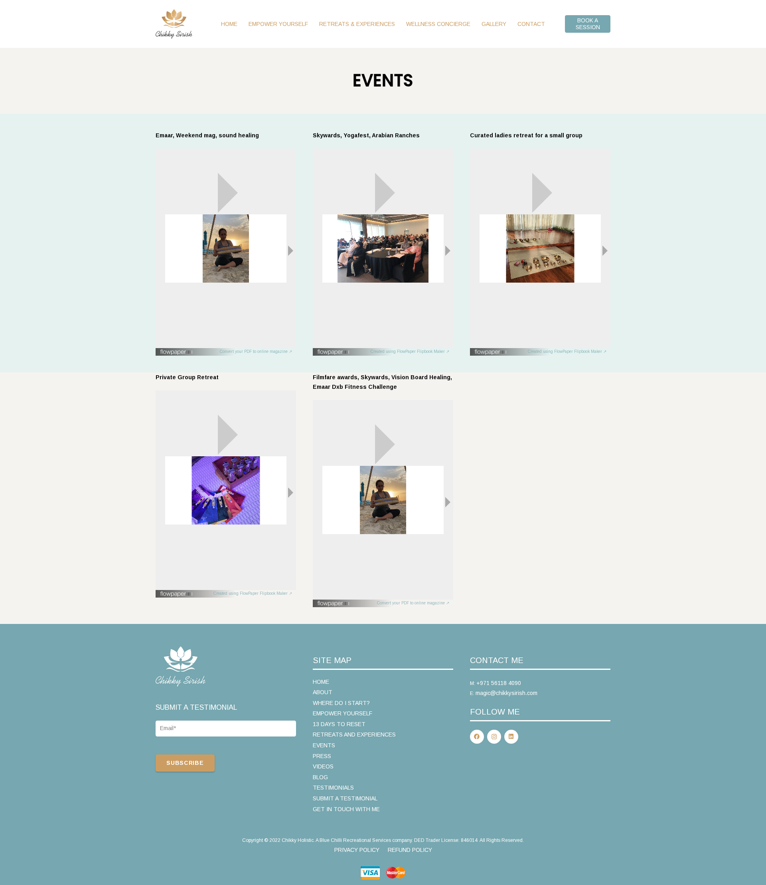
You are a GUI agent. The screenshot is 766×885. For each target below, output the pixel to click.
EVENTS (324, 745)
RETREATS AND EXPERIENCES (354, 734)
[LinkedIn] (511, 737)
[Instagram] (494, 737)
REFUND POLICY (410, 850)
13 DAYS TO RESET (339, 724)
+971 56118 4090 (498, 683)
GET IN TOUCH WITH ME (346, 809)
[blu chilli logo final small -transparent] (174, 24)
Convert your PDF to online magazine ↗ (256, 351)
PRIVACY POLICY (356, 850)
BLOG (320, 777)
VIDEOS (323, 766)
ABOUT (322, 692)
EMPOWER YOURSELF (342, 713)
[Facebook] (477, 737)
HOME (321, 682)
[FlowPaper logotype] (176, 353)
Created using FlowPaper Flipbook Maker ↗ (410, 351)
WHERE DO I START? (341, 703)
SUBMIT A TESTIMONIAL (345, 798)
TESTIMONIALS (333, 787)
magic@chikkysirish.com (506, 693)
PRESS (322, 756)
